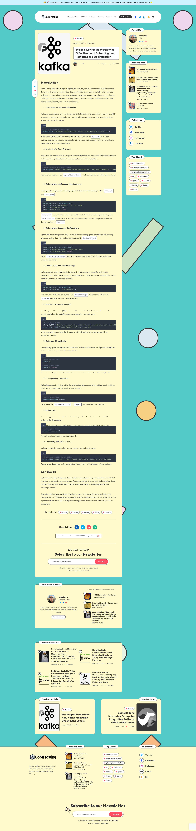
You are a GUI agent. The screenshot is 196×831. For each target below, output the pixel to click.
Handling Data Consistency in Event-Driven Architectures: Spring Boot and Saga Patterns (102, 655)
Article (134, 185)
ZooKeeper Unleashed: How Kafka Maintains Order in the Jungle (76, 717)
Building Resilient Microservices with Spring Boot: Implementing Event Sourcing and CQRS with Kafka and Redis (104, 677)
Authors (92, 17)
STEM (83, 17)
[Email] (153, 17)
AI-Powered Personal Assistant (144, 105)
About (108, 17)
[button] (115, 125)
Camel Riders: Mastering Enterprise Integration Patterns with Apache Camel (121, 717)
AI (133, 176)
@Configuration (137, 163)
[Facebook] (135, 17)
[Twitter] (140, 17)
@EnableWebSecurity (139, 168)
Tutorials (108, 512)
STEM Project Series (77, 2)
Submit (101, 561)
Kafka (97, 512)
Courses (101, 17)
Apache (79, 38)
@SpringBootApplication (140, 172)
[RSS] (148, 17)
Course (86, 512)
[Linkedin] (144, 17)
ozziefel (63, 597)
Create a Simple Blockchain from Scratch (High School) (104, 604)
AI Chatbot (143, 176)
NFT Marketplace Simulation (105, 595)
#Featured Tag (72, 17)
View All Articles (58, 617)
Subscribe (125, 17)
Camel (145, 185)
